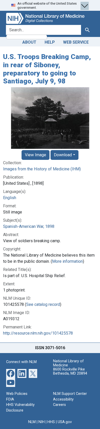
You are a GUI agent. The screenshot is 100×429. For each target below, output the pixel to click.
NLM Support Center (70, 394)
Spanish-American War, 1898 (28, 226)
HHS (51, 422)
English (9, 197)
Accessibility (63, 399)
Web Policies (16, 394)
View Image (35, 154)
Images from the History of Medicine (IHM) (42, 169)
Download (63, 154)
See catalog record (43, 304)
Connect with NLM (21, 362)
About (29, 42)
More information (67, 261)
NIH (41, 422)
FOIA (10, 399)
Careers (59, 405)
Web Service (76, 42)
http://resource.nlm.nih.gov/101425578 (38, 333)
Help (50, 42)
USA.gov (65, 422)
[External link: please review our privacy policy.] (10, 373)
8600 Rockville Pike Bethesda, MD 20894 (70, 371)
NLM (32, 422)
